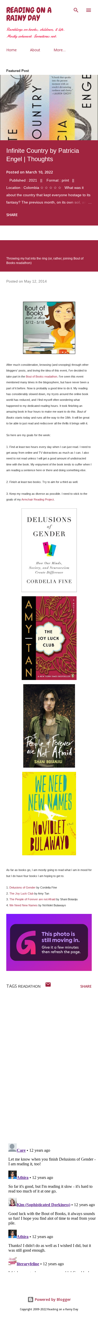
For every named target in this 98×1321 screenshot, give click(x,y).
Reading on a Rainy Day (29, 14)
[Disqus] (52, 1071)
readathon (29, 986)
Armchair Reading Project (37, 499)
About (35, 49)
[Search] (76, 9)
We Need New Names (23, 905)
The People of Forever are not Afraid (32, 899)
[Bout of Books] (49, 353)
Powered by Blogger (52, 1299)
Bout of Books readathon (41, 376)
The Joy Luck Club (21, 893)
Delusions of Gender (22, 887)
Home (11, 49)
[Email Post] (48, 986)
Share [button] (12, 214)
